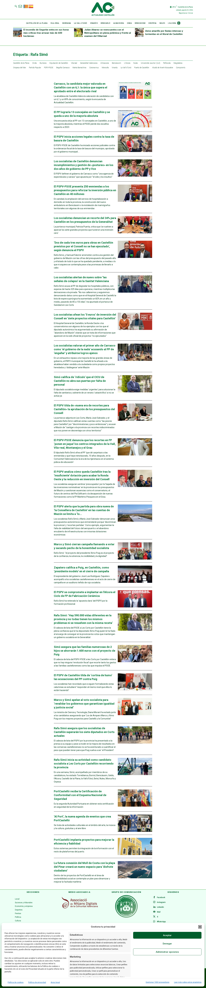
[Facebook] (154, 897)
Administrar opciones (167, 952)
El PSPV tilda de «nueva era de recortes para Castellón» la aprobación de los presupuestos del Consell (84, 409)
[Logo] (103, 10)
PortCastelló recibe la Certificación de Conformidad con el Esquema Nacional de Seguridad (80, 795)
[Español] (31, 6)
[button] (199, 926)
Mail (158, 912)
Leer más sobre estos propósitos (187, 982)
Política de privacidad (37, 982)
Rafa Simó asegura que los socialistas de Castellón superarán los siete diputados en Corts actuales (84, 732)
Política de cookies (16, 982)
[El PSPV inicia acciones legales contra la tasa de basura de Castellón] (135, 143)
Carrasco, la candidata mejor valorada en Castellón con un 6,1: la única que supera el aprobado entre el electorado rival (80, 87)
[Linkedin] (154, 907)
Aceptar (167, 935)
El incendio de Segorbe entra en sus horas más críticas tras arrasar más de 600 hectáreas (46, 32)
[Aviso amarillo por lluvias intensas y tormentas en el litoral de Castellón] (139, 32)
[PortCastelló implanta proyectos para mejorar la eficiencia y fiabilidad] (135, 846)
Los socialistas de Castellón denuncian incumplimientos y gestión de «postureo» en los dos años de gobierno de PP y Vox (83, 165)
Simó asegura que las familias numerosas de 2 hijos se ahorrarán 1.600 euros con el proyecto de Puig (84, 650)
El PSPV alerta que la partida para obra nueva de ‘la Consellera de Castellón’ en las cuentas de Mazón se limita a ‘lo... (84, 510)
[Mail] (154, 912)
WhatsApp (161, 922)
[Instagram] (154, 902)
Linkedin (160, 907)
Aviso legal (55, 982)
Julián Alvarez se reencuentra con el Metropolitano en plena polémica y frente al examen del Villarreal (107, 32)
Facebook (161, 897)
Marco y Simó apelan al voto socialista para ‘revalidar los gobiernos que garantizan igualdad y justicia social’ (84, 703)
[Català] (26, 6)
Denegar (167, 943)
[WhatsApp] (154, 921)
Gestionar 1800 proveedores (157, 982)
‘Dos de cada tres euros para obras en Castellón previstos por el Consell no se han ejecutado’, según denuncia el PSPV (83, 246)
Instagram (161, 902)
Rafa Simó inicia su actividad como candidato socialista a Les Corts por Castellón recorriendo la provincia (84, 763)
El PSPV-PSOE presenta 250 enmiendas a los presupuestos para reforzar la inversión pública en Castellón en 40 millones (85, 190)
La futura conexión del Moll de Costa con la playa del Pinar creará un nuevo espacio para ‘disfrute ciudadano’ (84, 866)
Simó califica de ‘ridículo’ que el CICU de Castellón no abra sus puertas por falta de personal (80, 380)
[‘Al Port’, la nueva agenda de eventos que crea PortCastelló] (135, 823)
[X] (154, 916)
